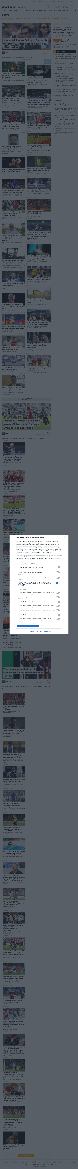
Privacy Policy (47, 631)
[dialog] (39, 584)
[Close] (65, 537)
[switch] (58, 567)
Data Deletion (30, 631)
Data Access (39, 631)
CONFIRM (28, 626)
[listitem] (39, 564)
